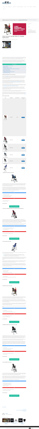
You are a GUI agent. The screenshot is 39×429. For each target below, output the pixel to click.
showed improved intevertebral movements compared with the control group (10, 85)
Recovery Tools (13, 39)
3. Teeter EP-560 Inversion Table (6, 69)
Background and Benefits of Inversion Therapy (8, 65)
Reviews (16, 39)
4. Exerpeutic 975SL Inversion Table (6, 70)
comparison (25, 93)
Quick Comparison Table (5, 66)
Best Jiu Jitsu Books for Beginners (6, 423)
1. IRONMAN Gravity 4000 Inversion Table (7, 67)
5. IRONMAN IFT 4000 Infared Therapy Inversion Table (8, 71)
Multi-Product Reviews (8, 39)
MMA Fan (4, 39)
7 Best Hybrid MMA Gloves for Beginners (22, 423)
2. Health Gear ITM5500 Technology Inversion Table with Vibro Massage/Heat (11, 68)
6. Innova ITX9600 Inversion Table (6, 72)
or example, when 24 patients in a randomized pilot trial (15, 81)
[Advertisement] (20, 14)
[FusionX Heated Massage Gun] (6, 44)
